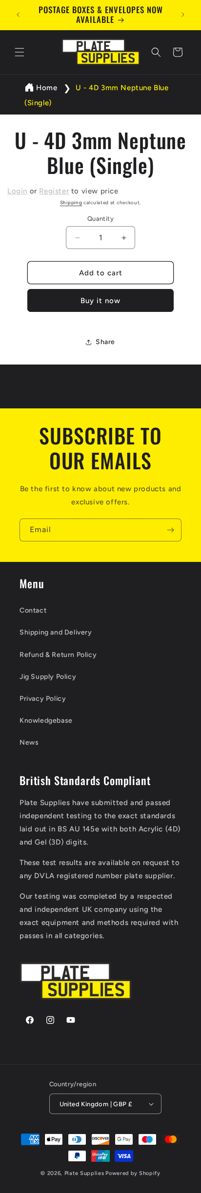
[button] (19, 52)
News (29, 742)
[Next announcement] (183, 14)
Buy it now (100, 300)
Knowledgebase (46, 720)
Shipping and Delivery (56, 632)
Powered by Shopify (133, 1173)
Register (54, 191)
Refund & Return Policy (58, 655)
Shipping (71, 202)
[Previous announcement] (18, 14)
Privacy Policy (43, 698)
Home (46, 87)
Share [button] (105, 342)
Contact (33, 610)
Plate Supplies (84, 1173)
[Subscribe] (170, 530)
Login (17, 191)
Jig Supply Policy (48, 677)
